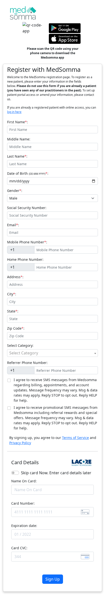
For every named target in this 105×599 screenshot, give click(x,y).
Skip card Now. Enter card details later (56, 472)
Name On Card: (24, 481)
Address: (15, 277)
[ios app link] (65, 39)
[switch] (15, 473)
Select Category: (20, 345)
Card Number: (23, 503)
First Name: (17, 122)
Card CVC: (19, 548)
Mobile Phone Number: (27, 242)
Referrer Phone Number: (27, 362)
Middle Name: (18, 139)
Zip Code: (15, 328)
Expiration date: (24, 525)
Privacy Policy (20, 442)
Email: (13, 225)
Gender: (14, 190)
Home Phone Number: (25, 259)
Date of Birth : (27, 173)
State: (12, 311)
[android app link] (65, 28)
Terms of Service (75, 437)
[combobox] (52, 353)
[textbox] (52, 352)
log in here (14, 112)
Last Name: (17, 156)
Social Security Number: (26, 207)
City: (11, 294)
